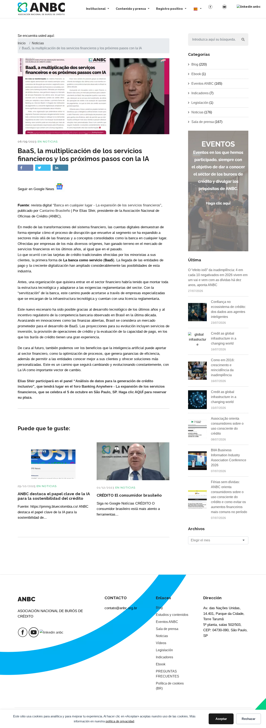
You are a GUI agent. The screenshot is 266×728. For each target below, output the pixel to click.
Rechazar (248, 719)
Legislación (199, 102)
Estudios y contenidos (172, 614)
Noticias (50, 141)
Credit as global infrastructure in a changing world (223, 338)
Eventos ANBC (202, 83)
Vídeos (161, 643)
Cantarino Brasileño (54, 210)
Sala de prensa (202, 122)
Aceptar (221, 719)
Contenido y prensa (131, 8)
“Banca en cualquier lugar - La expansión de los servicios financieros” (107, 205)
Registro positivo (169, 8)
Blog (194, 64)
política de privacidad (120, 721)
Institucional (96, 8)
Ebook (196, 74)
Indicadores (200, 93)
